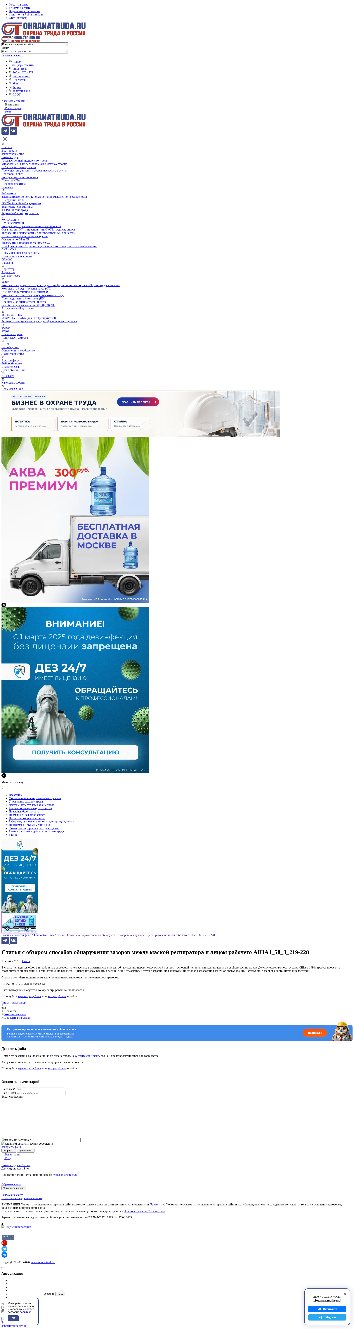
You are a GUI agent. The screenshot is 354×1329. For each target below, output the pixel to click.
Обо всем (7, 187)
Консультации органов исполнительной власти (31, 226)
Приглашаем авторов (14, 337)
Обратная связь (18, 4)
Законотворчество (12, 153)
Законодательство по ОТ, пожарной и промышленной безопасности (44, 196)
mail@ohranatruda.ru (65, 1174)
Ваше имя (8, 1089)
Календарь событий (22, 65)
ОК (13, 1318)
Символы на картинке (16, 1139)
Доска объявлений (13, 370)
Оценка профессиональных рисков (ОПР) (27, 291)
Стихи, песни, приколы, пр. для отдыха (34, 828)
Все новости (9, 150)
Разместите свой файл (85, 1055)
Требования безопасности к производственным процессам (38, 232)
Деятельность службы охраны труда (31, 804)
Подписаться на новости (24, 11)
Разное (26, 961)
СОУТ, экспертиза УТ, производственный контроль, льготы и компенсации (49, 246)
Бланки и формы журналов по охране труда (36, 831)
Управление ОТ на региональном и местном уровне (34, 163)
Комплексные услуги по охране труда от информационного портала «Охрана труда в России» (60, 285)
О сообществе (10, 347)
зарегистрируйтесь (29, 996)
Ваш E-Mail (8, 1092)
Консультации (21, 76)
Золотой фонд (21, 90)
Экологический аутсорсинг (18, 308)
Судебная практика (13, 183)
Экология (7, 262)
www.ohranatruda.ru (43, 1262)
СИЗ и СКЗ (8, 249)
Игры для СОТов (12, 388)
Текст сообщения (13, 1096)
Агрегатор (19, 79)
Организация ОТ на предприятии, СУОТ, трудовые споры (38, 229)
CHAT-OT (7, 376)
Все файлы (15, 794)
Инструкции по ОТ (13, 200)
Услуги (17, 83)
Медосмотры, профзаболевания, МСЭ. (25, 242)
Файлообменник (11, 363)
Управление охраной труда (26, 801)
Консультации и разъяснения (19, 177)
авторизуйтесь (57, 996)
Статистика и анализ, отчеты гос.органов (35, 798)
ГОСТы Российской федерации (21, 203)
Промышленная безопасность (20, 252)
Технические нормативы (17, 206)
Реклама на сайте (19, 7)
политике (25, 1312)
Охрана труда (9, 157)
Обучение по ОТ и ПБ (15, 239)
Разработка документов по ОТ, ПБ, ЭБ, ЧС (28, 305)
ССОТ (17, 94)
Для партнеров (10, 275)
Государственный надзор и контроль (24, 160)
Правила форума (11, 334)
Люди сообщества (12, 353)
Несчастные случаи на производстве (24, 236)
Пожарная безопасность (16, 256)
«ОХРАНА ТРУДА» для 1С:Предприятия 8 (28, 318)
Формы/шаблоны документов (20, 213)
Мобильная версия (13, 1188)
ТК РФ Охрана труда (14, 210)
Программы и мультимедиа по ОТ (30, 824)
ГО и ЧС (6, 259)
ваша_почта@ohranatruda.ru (26, 14)
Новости (18, 61)
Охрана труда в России (15, 1165)
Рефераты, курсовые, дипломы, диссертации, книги (41, 821)
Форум (17, 87)
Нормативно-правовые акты (27, 818)
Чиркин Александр (13, 1002)
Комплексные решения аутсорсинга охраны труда (32, 295)
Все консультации (12, 222)
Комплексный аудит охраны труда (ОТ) (26, 288)
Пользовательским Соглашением (144, 1211)
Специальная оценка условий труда (23, 301)
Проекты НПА (10, 180)
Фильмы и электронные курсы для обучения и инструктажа (39, 321)
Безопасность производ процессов (30, 808)
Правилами (157, 1204)
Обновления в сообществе (18, 350)
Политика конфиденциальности (21, 1198)
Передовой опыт (11, 173)
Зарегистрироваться (14, 1325)
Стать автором (18, 17)
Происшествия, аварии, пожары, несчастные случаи (34, 170)
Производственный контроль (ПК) (23, 298)
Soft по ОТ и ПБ (23, 72)
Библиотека (20, 68)
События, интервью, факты (18, 167)
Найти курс (315, 1032)
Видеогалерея (10, 366)
